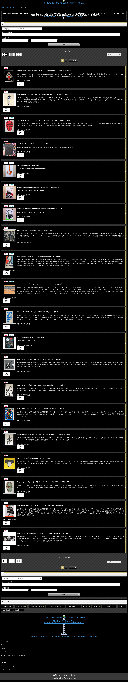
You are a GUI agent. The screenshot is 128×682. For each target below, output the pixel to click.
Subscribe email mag (7, 666)
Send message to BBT (8, 669)
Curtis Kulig (7, 606)
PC (73, 675)
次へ (73, 60)
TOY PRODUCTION (58, 636)
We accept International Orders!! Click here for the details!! (64, 617)
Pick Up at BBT (92, 636)
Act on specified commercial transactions (13, 655)
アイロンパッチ (72, 606)
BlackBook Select (11, 8)
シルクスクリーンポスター (12, 610)
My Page (4, 648)
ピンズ (121, 606)
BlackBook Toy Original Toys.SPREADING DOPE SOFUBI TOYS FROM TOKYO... (64, 622)
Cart (2, 645)
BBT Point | (82, 636)
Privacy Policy (5, 659)
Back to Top (4, 641)
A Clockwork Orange (55, 606)
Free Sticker (71, 636)
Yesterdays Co (109, 606)
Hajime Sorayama (36, 606)
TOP (2, 8)
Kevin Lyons (20, 606)
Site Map (3, 662)
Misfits (96, 606)
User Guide (4, 652)
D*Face (85, 606)
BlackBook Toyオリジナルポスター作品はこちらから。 (64, 16)
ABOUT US (34, 636)
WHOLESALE (45, 636)
